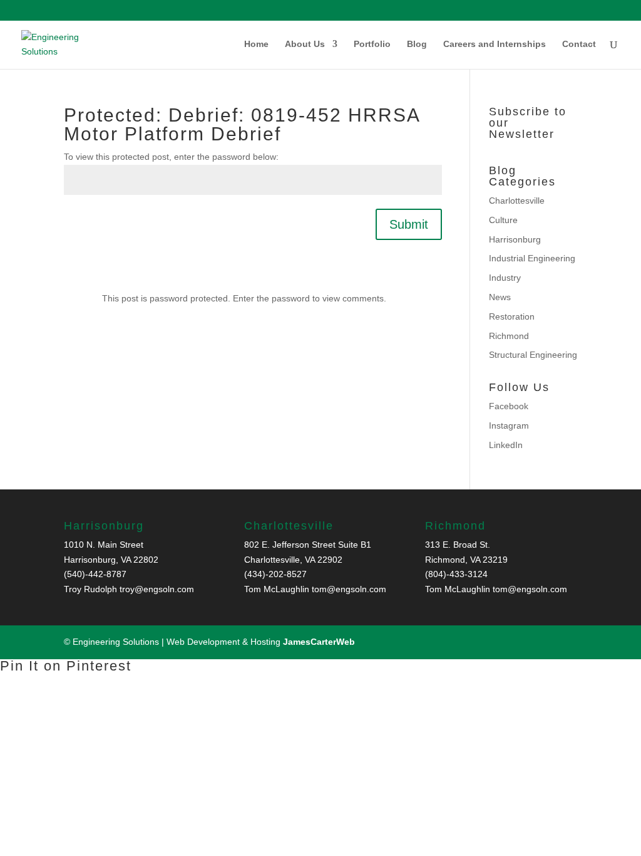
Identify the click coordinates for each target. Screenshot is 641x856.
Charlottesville (517, 201)
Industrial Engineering (532, 258)
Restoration (512, 316)
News (500, 297)
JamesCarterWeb (319, 642)
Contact (579, 44)
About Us (305, 44)
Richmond (509, 336)
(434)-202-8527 (275, 574)
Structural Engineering (533, 355)
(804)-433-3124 (456, 574)
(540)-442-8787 (95, 574)
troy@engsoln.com (157, 589)
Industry (505, 278)
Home (256, 44)
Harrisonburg (515, 239)
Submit (408, 224)
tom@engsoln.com (349, 589)
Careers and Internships (494, 44)
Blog (417, 44)
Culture (503, 220)
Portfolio (372, 44)
